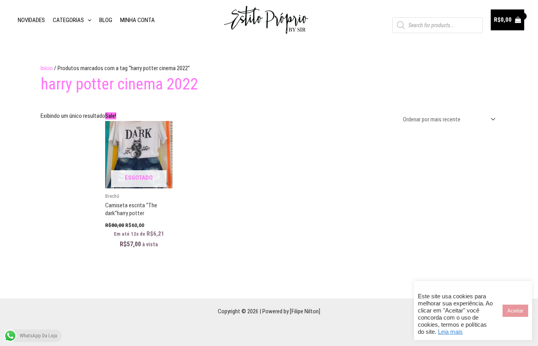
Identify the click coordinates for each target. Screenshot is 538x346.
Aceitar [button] (515, 311)
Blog (105, 20)
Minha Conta (137, 20)
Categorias (68, 20)
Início (47, 68)
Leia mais (450, 332)
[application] (87, 20)
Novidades (31, 20)
